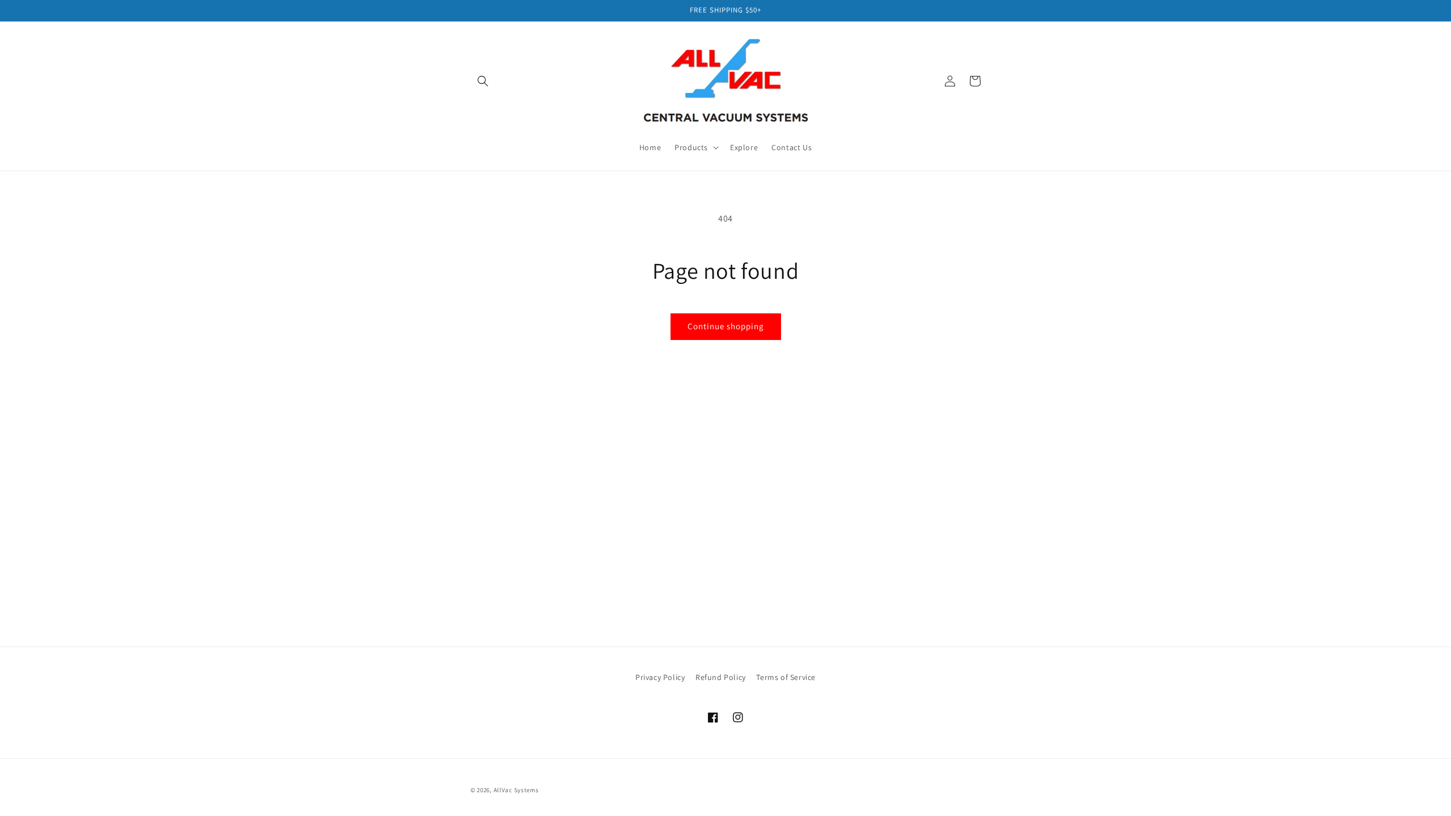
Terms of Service (786, 677)
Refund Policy (720, 677)
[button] (482, 81)
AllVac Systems (516, 790)
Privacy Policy (660, 677)
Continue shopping (726, 326)
